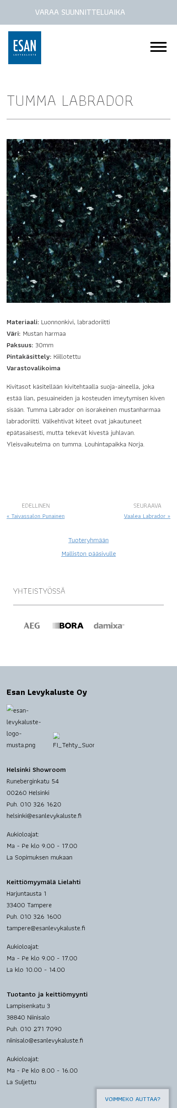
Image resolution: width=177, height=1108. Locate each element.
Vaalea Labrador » (147, 516)
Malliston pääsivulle (88, 553)
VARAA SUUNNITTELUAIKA (80, 12)
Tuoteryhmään (88, 540)
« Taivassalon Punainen (36, 516)
